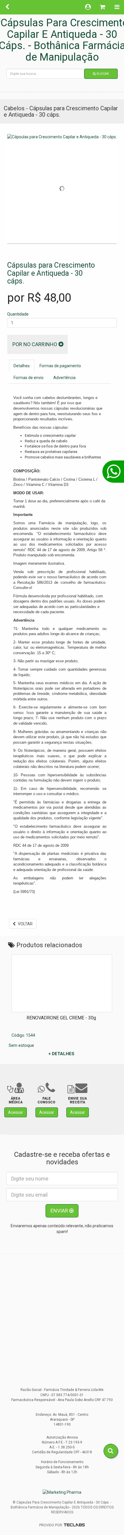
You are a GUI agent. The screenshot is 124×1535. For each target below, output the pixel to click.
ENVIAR (59, 1211)
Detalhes (22, 365)
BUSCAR (102, 74)
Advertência (64, 377)
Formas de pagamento (60, 365)
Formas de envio (29, 377)
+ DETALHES (61, 1053)
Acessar (15, 1112)
